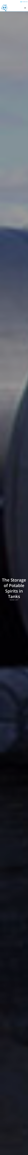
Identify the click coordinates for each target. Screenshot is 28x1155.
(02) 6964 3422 (25, 1)
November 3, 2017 (14, 600)
